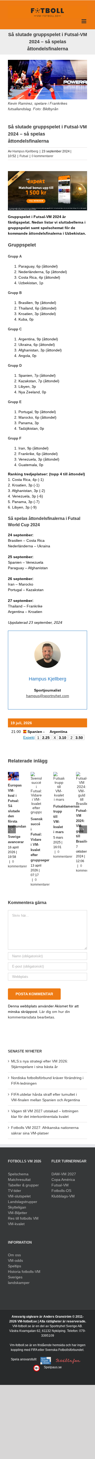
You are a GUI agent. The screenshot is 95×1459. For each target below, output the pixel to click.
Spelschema (18, 1174)
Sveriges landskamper (19, 1280)
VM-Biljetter (17, 1213)
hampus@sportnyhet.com (47, 696)
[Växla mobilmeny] (84, 21)
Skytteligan (17, 1207)
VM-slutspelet (19, 1196)
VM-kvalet (16, 1224)
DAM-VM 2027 (63, 1174)
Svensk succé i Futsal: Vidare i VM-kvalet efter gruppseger (40, 839)
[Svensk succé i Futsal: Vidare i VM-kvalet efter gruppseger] (36, 774)
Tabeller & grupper (23, 1185)
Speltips (14, 1266)
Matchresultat (19, 1179)
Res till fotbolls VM (23, 1218)
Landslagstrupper (22, 1202)
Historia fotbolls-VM (24, 1271)
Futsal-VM (60, 1185)
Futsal (24, 156)
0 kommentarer (42, 156)
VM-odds (15, 1260)
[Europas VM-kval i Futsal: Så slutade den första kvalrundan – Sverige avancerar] (13, 774)
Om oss (14, 1255)
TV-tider (14, 1191)
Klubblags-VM (63, 1196)
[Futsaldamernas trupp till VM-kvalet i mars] (58, 774)
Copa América (63, 1179)
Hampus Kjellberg (25, 151)
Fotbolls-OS (61, 1191)
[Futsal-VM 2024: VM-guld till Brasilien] (81, 774)
